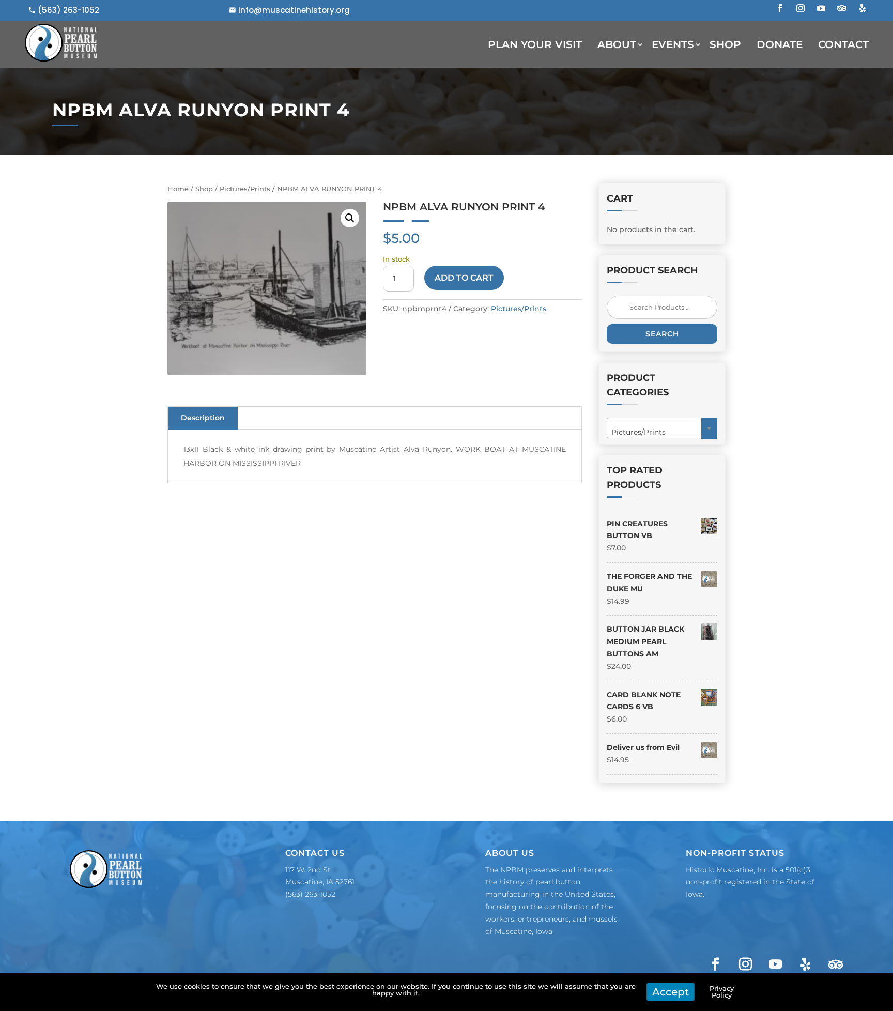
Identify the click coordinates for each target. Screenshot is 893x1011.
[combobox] (662, 428)
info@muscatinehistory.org (294, 10)
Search (662, 334)
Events (673, 44)
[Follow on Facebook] (780, 8)
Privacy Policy (722, 991)
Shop (725, 44)
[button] (350, 218)
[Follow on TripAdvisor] (842, 8)
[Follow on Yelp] (862, 8)
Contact (843, 44)
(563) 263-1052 (68, 10)
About (616, 44)
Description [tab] (203, 417)
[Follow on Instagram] (800, 8)
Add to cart (464, 278)
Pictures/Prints (245, 189)
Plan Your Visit (535, 44)
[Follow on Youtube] (821, 8)
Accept (670, 992)
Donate (780, 44)
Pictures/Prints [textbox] (658, 432)
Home (178, 189)
